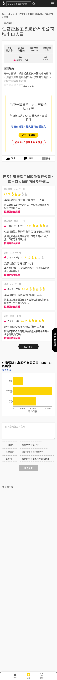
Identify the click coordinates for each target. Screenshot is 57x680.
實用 (13, 158)
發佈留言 (28, 468)
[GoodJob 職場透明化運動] (4, 3)
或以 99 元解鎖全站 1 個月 (29, 142)
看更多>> (6, 370)
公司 (15, 13)
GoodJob (6, 13)
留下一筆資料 (28, 135)
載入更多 (28, 346)
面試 (6, 16)
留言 (31, 158)
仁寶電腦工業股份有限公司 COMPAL (36, 13)
